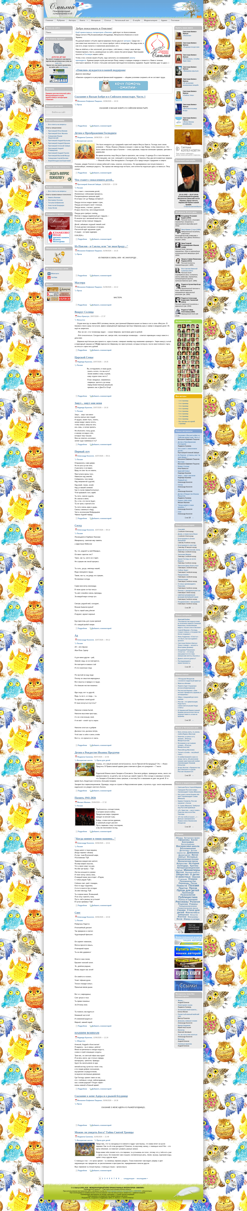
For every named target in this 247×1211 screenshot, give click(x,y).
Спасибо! (181, 529)
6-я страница (183, 414)
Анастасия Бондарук (56, 205)
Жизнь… (181, 1000)
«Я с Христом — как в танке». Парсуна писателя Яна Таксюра (189, 812)
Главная (49, 20)
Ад (76, 635)
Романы (193, 904)
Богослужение (187, 844)
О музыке (182, 879)
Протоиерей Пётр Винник (57, 131)
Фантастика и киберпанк (189, 913)
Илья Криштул (83, 316)
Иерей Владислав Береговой (59, 161)
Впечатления (183, 579)
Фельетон (81, 320)
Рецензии (183, 904)
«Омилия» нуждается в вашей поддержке (101, 70)
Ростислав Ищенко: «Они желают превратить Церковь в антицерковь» (189, 692)
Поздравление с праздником (189, 602)
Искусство (182, 863)
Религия (195, 901)
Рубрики (61, 20)
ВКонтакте (55, 273)
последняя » (142, 1178)
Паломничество (188, 881)
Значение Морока (184, 554)
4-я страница (183, 408)
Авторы (72, 20)
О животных (183, 876)
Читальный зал (122, 20)
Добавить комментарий (101, 126)
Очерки (192, 879)
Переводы (184, 883)
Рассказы (182, 901)
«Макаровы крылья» (191, 71)
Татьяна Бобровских (56, 202)
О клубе (136, 20)
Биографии (188, 842)
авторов (127, 41)
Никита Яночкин (54, 197)
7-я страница (183, 416)
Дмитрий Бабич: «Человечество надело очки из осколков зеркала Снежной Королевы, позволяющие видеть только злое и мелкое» (189, 623)
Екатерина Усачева (55, 200)
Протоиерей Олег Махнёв (58, 133)
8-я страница (183, 419)
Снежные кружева (185, 1044)
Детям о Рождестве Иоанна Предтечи (97, 752)
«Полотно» (187, 35)
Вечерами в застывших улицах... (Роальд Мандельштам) (187, 745)
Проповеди (188, 892)
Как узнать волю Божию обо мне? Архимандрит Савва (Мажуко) (188, 796)
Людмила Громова (85, 137)
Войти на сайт (58, 112)
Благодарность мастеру (187, 545)
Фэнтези (182, 917)
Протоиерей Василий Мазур (58, 155)
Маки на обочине (184, 683)
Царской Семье (84, 357)
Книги (81, 20)
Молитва (181, 1030)
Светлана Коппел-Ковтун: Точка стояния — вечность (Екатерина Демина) (188, 645)
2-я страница (183, 403)
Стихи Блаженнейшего (192, 206)
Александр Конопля (85, 456)
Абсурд (179, 838)
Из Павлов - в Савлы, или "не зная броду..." (101, 246)
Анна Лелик (52, 208)
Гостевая (175, 20)
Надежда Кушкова (84, 362)
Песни (194, 883)
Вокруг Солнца (84, 312)
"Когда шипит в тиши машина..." (95, 838)
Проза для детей (103, 760)
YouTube (54, 277)
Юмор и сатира (191, 919)
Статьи (107, 20)
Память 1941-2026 (85, 798)
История (194, 863)
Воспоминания (188, 848)
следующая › (129, 1178)
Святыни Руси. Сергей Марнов (189, 787)
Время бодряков (184, 1025)
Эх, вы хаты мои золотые (187, 1034)
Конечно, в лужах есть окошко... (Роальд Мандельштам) (186, 738)
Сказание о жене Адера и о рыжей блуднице (101, 1096)
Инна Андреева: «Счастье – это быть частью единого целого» (188, 638)
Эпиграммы (193, 917)
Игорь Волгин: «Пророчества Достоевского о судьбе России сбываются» (189, 769)
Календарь (183, 865)
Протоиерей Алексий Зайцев (89, 184)
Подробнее (82, 126)
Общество (81, 1041)
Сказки (181, 910)
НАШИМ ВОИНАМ (87, 1033)
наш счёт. (58, 63)
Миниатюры (192, 869)
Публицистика (187, 897)
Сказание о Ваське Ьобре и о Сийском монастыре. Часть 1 (110, 96)
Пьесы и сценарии (187, 899)
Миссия (180, 872)
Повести (182, 885)
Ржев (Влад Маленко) (186, 750)
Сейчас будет (183, 570)
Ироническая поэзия (188, 859)
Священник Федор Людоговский (55, 137)
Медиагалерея (150, 20)
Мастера (80, 282)
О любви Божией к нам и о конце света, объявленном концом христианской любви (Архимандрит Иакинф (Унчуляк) (189, 761)
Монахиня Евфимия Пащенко (89, 101)
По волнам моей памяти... (187, 1009)
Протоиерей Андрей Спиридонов (55, 149)
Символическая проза (188, 908)
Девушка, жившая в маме (187, 1021)
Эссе (179, 919)
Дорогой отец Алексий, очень (189, 550)
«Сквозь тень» (188, 95)
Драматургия (184, 855)
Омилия (196, 877)
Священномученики (188, 906)
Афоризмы (184, 840)
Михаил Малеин (83, 802)
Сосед (78, 525)
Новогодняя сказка (185, 1005)
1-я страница (183, 401)
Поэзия (80, 188)
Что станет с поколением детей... (94, 180)
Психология (187, 894)
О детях (195, 874)
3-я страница (183, 406)
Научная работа (192, 872)
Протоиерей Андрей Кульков (59, 140)
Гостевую (88, 54)
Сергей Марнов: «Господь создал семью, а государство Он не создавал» (189, 632)
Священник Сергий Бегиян (58, 158)
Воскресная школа (84, 141)
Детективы (184, 850)
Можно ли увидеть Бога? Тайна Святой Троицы (104, 1132)
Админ (164, 20)
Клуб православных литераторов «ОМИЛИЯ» (124, 1191)
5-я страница (183, 411)
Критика (194, 865)
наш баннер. (64, 67)
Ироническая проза (188, 861)
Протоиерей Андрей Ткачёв (58, 153)
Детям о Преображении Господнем (95, 133)
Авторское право (192, 838)
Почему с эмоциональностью (189, 590)
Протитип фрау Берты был (188, 565)
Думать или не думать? (187, 658)
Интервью (95, 20)
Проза (79, 105)
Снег (78, 912)
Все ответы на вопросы (57, 124)
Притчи (183, 888)
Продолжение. (183, 575)
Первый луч (82, 451)
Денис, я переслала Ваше (188, 534)
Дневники (193, 852)
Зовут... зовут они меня (88, 403)
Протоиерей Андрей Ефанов (59, 143)
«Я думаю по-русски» (191, 47)
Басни (194, 840)
